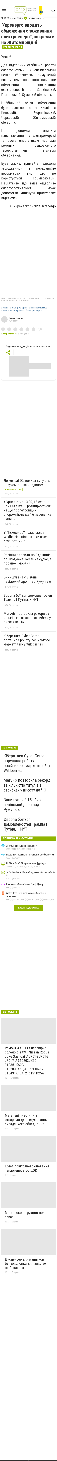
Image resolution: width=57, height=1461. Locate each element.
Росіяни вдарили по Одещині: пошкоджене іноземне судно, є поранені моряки (27, 559)
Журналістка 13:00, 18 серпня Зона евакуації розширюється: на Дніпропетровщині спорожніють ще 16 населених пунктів (27, 510)
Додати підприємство (28, 907)
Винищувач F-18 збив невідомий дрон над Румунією (27, 579)
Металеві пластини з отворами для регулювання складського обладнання (26, 1119)
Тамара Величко (16, 318)
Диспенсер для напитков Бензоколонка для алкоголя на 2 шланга (26, 1263)
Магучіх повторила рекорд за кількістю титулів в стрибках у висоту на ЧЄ (27, 617)
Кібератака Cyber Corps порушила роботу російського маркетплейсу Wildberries (27, 640)
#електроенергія (18, 307)
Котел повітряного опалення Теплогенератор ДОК (27, 1168)
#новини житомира (38, 307)
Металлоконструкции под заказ (25, 1215)
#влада (4, 307)
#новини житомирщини (12, 310)
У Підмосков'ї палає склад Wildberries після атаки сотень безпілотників (27, 536)
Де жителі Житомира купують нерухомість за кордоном (27, 482)
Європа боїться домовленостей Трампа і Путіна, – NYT (28, 597)
